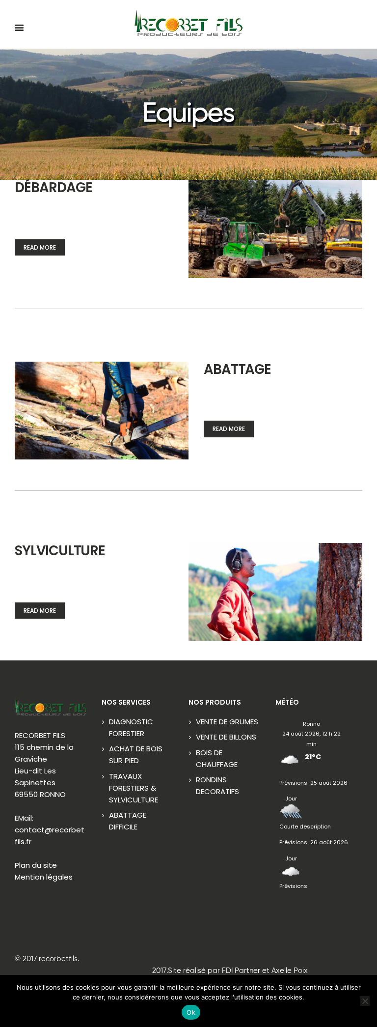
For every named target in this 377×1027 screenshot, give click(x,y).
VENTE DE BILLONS (226, 737)
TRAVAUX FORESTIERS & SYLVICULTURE (133, 788)
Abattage (237, 369)
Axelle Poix (289, 970)
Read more (40, 247)
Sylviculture (60, 550)
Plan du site (36, 865)
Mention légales (44, 877)
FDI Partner (241, 970)
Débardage (53, 187)
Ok (191, 1012)
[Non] (365, 1001)
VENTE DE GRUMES (227, 721)
